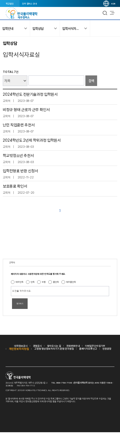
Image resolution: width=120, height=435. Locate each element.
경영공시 (37, 345)
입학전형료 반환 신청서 (20, 171)
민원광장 (106, 348)
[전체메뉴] (112, 13)
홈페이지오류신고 (88, 348)
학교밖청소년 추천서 (18, 155)
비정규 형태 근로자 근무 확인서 (26, 109)
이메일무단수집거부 (95, 345)
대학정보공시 (21, 345)
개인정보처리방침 (19, 348)
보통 (44, 282)
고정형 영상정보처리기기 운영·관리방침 (54, 348)
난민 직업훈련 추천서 (19, 125)
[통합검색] (105, 13)
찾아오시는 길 (54, 345)
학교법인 (10, 3)
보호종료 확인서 (15, 186)
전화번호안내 (73, 345)
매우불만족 (71, 282)
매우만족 (19, 282)
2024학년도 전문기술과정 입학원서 (30, 94)
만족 (33, 282)
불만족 (56, 282)
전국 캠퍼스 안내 (29, 3)
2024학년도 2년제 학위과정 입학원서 (32, 140)
